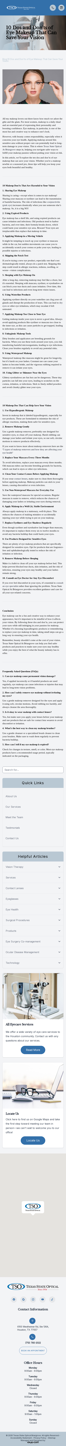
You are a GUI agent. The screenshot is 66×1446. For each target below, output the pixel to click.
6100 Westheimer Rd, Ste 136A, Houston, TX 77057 (33, 1328)
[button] (2, 7)
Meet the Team (14, 817)
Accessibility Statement (21, 1438)
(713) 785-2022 (33, 1342)
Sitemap (52, 1438)
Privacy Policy (40, 1438)
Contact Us (12, 838)
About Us (11, 796)
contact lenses (20, 478)
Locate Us (33, 1140)
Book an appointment (33, 1350)
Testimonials (13, 827)
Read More (33, 1050)
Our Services (13, 806)
